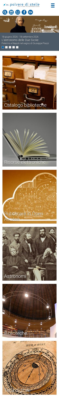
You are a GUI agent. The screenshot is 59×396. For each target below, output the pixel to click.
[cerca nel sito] (4, 12)
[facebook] (24, 12)
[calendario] (11, 12)
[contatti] (17, 12)
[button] (3, 47)
